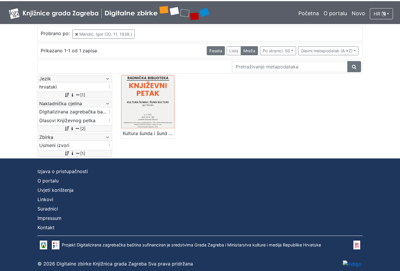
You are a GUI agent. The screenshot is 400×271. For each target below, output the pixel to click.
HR (378, 14)
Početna (308, 13)
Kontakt (45, 227)
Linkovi (45, 199)
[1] (82, 94)
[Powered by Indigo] (352, 264)
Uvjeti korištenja (55, 190)
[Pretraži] (354, 66)
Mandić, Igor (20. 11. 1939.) (105, 34)
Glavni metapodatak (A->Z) (327, 50)
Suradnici (47, 209)
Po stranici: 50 (276, 50)
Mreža (249, 50)
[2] (83, 128)
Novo (358, 13)
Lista (233, 50)
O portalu (335, 13)
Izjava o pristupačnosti (62, 171)
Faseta (215, 50)
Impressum (49, 218)
